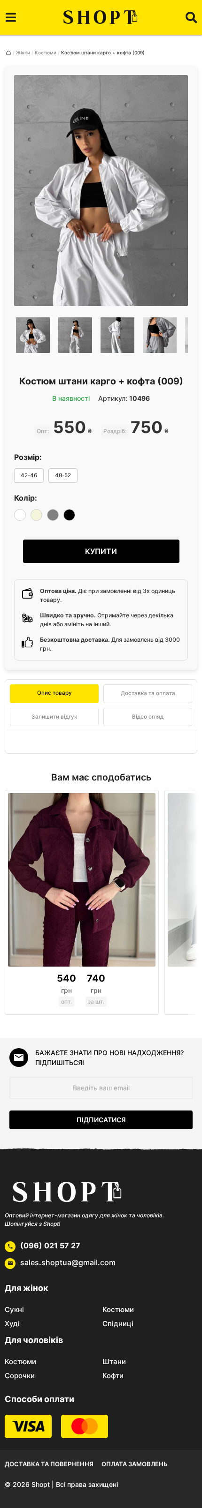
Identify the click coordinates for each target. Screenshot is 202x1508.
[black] (69, 515)
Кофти (113, 1375)
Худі (12, 1323)
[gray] (53, 515)
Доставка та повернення (49, 1464)
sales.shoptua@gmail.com (68, 1262)
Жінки (23, 52)
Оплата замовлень (134, 1464)
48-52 (63, 475)
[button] (10, 17)
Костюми (45, 52)
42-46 (29, 475)
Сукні (14, 1309)
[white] (20, 515)
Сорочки (20, 1375)
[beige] (36, 515)
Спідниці (117, 1323)
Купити (101, 551)
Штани (114, 1361)
